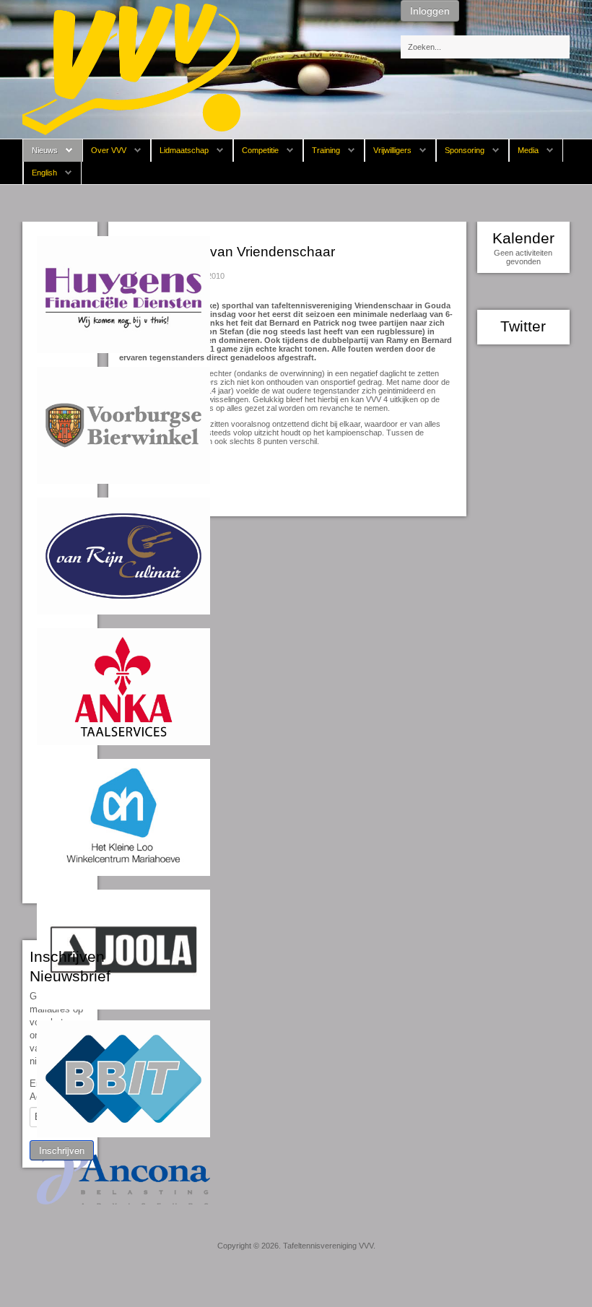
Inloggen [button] (430, 11)
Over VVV (108, 150)
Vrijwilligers (392, 150)
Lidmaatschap (184, 150)
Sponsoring (464, 150)
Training (326, 150)
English (44, 172)
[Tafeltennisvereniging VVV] (131, 68)
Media (528, 150)
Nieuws (45, 150)
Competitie (260, 150)
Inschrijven (61, 1150)
